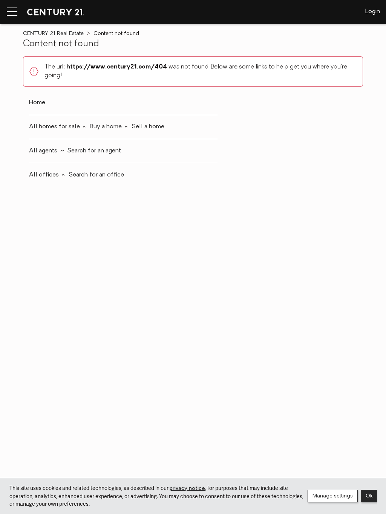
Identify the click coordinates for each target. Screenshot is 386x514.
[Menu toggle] (12, 12)
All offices (44, 175)
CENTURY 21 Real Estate (53, 33)
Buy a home (106, 127)
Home (37, 103)
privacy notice (187, 488)
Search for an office (96, 175)
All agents (43, 151)
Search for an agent (94, 151)
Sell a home (148, 127)
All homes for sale (54, 127)
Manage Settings (332, 496)
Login (372, 12)
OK (369, 496)
